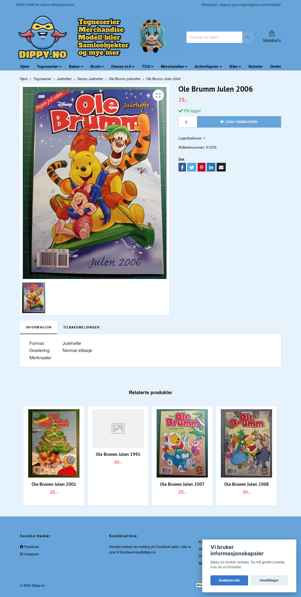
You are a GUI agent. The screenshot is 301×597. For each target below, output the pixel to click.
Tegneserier (47, 66)
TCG (146, 66)
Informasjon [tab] (38, 327)
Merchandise (172, 66)
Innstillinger (269, 580)
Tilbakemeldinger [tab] (81, 327)
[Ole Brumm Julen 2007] (182, 443)
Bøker (74, 66)
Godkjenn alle (229, 580)
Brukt (95, 66)
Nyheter (256, 66)
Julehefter (64, 78)
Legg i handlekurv (241, 122)
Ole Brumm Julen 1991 (118, 454)
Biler (234, 66)
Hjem (24, 66)
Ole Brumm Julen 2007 (182, 484)
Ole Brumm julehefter (125, 78)
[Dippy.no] (42, 37)
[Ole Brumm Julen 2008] (246, 443)
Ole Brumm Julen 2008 (246, 484)
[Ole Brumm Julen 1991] (118, 428)
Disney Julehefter (90, 78)
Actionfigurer (206, 66)
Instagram (31, 554)
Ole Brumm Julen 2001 (54, 484)
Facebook (31, 546)
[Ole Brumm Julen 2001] (53, 443)
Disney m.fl (121, 66)
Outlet (275, 66)
